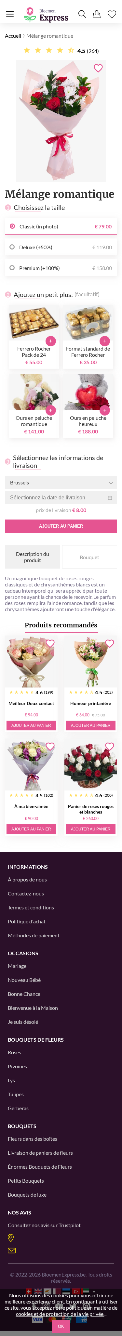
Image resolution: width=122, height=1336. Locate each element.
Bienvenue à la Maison (33, 1008)
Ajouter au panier (61, 526)
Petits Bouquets (26, 1180)
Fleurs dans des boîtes (32, 1139)
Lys (11, 1080)
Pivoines (17, 1066)
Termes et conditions (31, 907)
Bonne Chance (24, 994)
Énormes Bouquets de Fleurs (40, 1166)
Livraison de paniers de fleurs (40, 1153)
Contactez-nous (26, 893)
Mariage (17, 966)
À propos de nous (27, 879)
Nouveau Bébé (24, 980)
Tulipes (16, 1094)
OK (61, 1326)
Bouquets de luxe (27, 1194)
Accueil (13, 35)
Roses (14, 1052)
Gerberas (18, 1108)
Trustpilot (70, 1225)
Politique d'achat (27, 921)
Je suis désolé (23, 1022)
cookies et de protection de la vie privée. (60, 1314)
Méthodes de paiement (34, 935)
